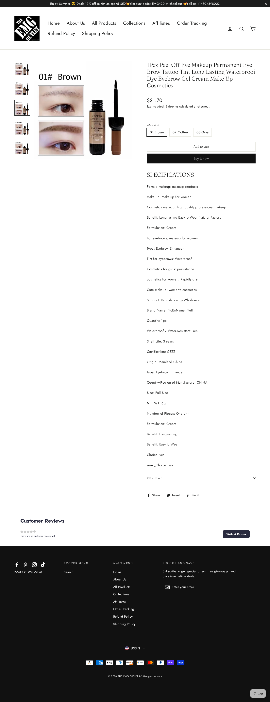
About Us (76, 23)
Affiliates (161, 23)
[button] (236, 534)
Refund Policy (61, 33)
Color (153, 124)
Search (69, 572)
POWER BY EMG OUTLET (28, 572)
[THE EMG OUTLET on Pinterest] (25, 564)
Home (54, 23)
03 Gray (202, 132)
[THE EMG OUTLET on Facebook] (16, 564)
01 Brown (157, 132)
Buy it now (201, 158)
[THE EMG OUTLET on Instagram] (34, 564)
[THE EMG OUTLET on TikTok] (43, 564)
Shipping (172, 106)
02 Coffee (180, 132)
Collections (134, 23)
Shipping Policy (97, 33)
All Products (104, 23)
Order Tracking (192, 23)
